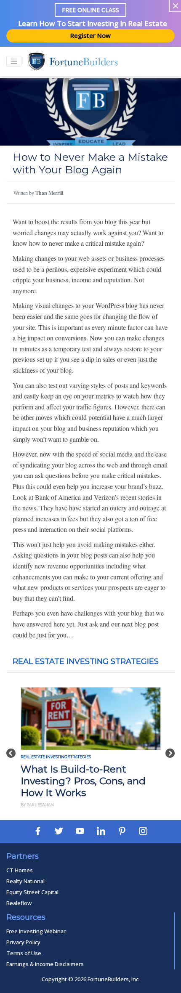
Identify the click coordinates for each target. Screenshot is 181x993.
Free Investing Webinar (36, 931)
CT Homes (19, 870)
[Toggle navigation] (13, 61)
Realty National (25, 881)
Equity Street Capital (32, 892)
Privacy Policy (23, 942)
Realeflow (19, 903)
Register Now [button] (90, 35)
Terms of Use (23, 953)
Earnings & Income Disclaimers (45, 964)
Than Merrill (49, 192)
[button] (11, 748)
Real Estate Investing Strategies (86, 661)
